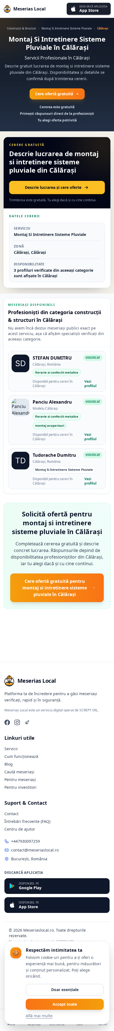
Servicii (11, 748)
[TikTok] (27, 722)
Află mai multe (39, 1015)
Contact (11, 813)
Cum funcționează (21, 756)
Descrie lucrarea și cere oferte (53, 187)
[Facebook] (7, 722)
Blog (8, 764)
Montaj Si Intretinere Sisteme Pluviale (67, 28)
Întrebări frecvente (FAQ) (27, 821)
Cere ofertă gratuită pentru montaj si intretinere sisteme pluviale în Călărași (54, 587)
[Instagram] (17, 722)
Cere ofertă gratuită (54, 93)
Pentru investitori (20, 787)
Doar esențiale (65, 989)
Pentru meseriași (20, 779)
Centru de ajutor (19, 829)
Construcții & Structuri (21, 28)
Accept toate (65, 1004)
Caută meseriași (19, 771)
